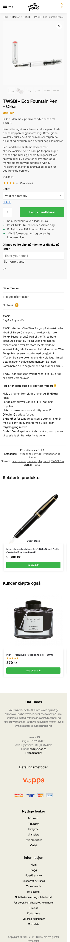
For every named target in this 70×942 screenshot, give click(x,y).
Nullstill (7, 202)
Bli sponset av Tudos (33, 880)
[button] (61, 6)
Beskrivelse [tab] (11, 288)
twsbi (46, 461)
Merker (16, 17)
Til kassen (33, 823)
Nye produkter (34, 839)
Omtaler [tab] (10, 305)
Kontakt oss (33, 913)
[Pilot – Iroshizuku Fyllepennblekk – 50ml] (33, 620)
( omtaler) (26, 183)
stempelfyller (34, 461)
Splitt (6, 188)
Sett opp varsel (14, 261)
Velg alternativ (33, 670)
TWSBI (26, 17)
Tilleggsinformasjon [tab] (16, 296)
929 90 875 (35, 752)
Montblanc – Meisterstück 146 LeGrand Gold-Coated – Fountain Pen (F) (32, 551)
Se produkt (33, 565)
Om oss (33, 907)
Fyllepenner (25, 453)
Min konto (33, 818)
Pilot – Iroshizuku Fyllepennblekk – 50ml (29, 654)
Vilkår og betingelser (34, 918)
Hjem (5, 17)
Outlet (33, 845)
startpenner (19, 461)
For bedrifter (33, 891)
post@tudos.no (37, 748)
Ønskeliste (33, 834)
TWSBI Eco (57, 461)
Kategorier (33, 829)
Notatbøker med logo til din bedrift (33, 897)
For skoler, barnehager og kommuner (34, 902)
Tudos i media (33, 886)
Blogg (33, 870)
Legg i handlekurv (42, 212)
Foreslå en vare (33, 875)
